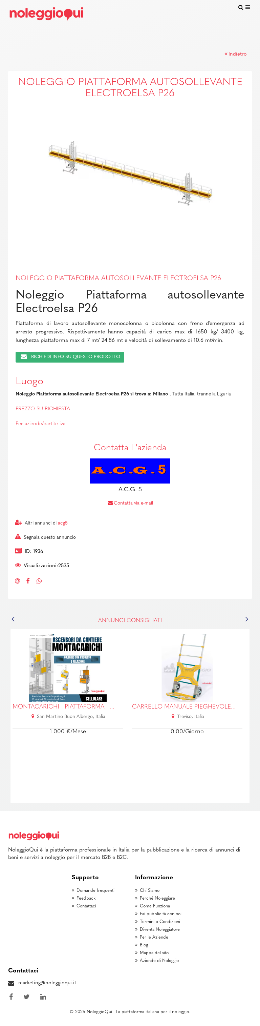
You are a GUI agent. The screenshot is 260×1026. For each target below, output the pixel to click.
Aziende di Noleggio (159, 961)
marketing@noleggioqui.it (47, 983)
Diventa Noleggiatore (160, 929)
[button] (24, 172)
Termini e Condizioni (160, 922)
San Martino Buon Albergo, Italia (71, 716)
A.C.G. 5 (130, 490)
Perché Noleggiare (157, 898)
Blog (144, 945)
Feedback (86, 898)
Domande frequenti (95, 890)
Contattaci (86, 906)
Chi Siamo (149, 890)
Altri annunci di (46, 523)
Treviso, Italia (190, 716)
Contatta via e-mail (133, 503)
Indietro (238, 54)
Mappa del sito (154, 953)
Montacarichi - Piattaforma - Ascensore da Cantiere (99, 707)
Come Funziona (155, 906)
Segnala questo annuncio (50, 537)
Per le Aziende (154, 937)
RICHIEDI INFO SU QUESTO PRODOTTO (75, 357)
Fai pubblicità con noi (160, 914)
